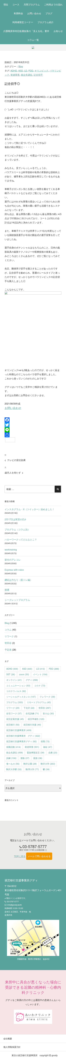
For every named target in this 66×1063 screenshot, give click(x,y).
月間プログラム (32, 4)
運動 (24, 758)
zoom (24, 674)
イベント (40, 674)
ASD (20, 70)
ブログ (48, 13)
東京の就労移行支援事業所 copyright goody (35, 1055)
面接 (37, 758)
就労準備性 (36, 719)
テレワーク (47, 696)
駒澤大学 (32, 769)
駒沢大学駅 (14, 769)
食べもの (12, 763)
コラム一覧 (33, 39)
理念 (6, 4)
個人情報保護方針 (12, 1046)
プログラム (14, 702)
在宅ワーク (14, 713)
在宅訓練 (32, 713)
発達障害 (15, 74)
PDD (30, 70)
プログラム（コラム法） (17, 529)
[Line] (33, 429)
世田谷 (8, 643)
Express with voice (14, 569)
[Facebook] (33, 419)
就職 (45, 741)
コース (15, 4)
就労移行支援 (32, 724)
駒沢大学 (48, 763)
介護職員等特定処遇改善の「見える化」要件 (26, 31)
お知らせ (58, 31)
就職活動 (13, 746)
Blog (20, 66)
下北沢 (29, 707)
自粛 (52, 752)
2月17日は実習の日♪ (15, 519)
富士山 (48, 713)
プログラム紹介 (45, 22)
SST (10, 674)
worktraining (11, 549)
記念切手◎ (12, 83)
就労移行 (12, 724)
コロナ (39, 685)
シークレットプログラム (17, 599)
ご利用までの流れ (53, 4)
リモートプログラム (39, 702)
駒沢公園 (30, 763)
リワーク (9, 636)
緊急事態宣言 (35, 752)
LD (25, 70)
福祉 (47, 746)
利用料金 (18, 13)
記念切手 (38, 74)
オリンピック (41, 70)
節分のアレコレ (13, 559)
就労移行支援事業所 (18, 730)
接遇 (7, 589)
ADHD (13, 70)
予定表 (8, 649)
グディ (32, 679)
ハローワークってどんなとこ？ (21, 539)
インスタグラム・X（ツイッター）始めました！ (29, 509)
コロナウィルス (16, 691)
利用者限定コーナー (22, 22)
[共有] (33, 434)
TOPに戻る (19, 856)
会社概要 (7, 1038)
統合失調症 (26, 74)
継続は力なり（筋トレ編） (18, 579)
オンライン (14, 679)
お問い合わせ (34, 13)
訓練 (11, 758)
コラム (8, 629)
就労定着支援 (15, 719)
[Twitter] (33, 424)
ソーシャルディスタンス (21, 696)
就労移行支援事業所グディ (21, 741)
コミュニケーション (18, 685)
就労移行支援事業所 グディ (23, 735)
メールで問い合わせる (39, 856)
